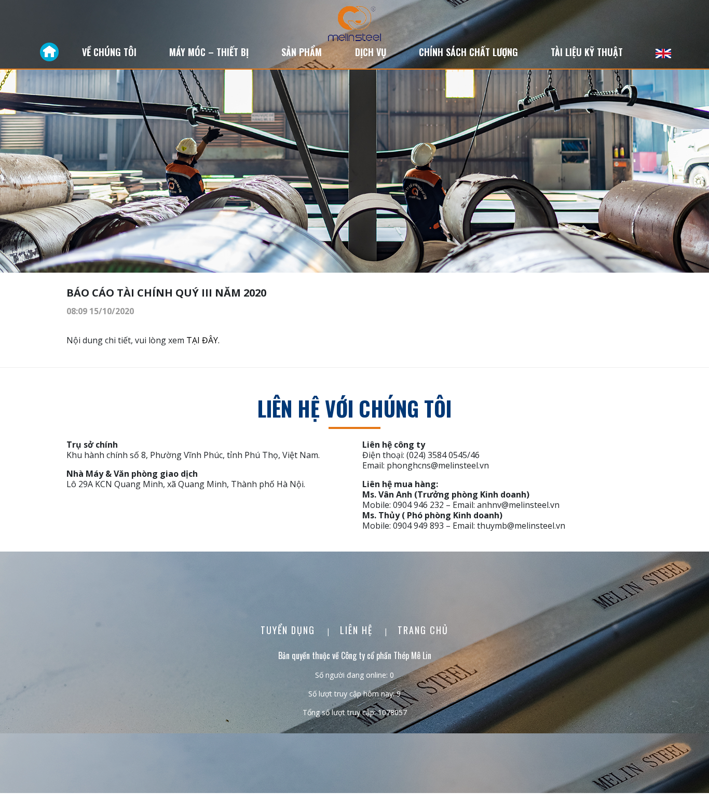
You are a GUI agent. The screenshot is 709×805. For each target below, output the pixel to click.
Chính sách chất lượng (468, 52)
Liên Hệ (358, 630)
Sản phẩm (301, 52)
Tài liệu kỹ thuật (587, 52)
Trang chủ (423, 630)
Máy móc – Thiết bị (209, 52)
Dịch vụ (370, 52)
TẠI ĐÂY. (203, 340)
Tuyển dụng (289, 630)
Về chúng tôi (109, 52)
